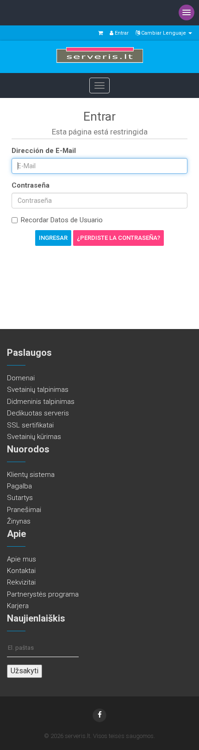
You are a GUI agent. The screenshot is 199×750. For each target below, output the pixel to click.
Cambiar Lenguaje (163, 33)
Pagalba (19, 486)
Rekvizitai (21, 582)
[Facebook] (99, 715)
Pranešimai (24, 510)
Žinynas (19, 521)
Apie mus (21, 559)
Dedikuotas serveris (38, 413)
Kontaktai (21, 571)
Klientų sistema (31, 474)
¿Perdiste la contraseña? (118, 237)
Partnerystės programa (43, 594)
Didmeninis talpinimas (41, 401)
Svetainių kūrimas (34, 437)
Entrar (121, 33)
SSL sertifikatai (30, 425)
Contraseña (31, 185)
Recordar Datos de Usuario (62, 220)
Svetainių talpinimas (37, 389)
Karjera (18, 606)
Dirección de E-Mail (44, 150)
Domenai (21, 378)
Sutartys (20, 498)
